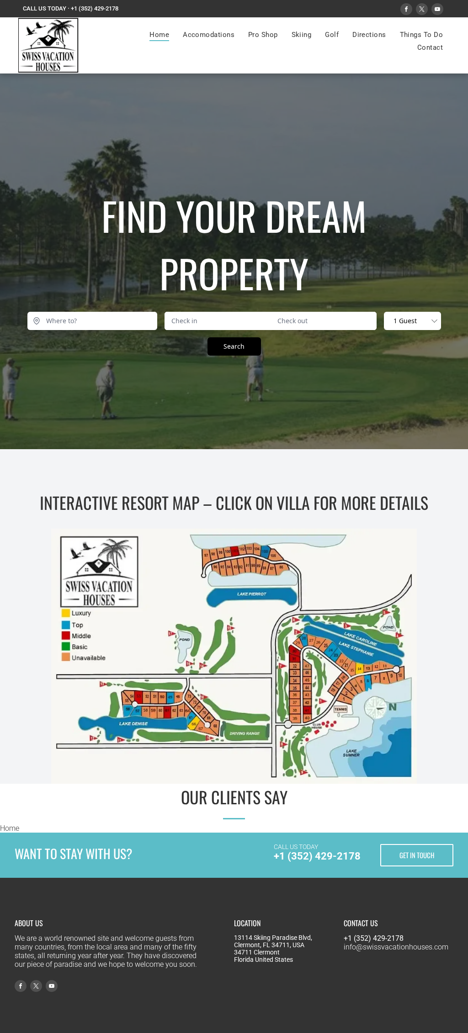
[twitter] (422, 10)
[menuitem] (159, 34)
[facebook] (406, 10)
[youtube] (437, 10)
